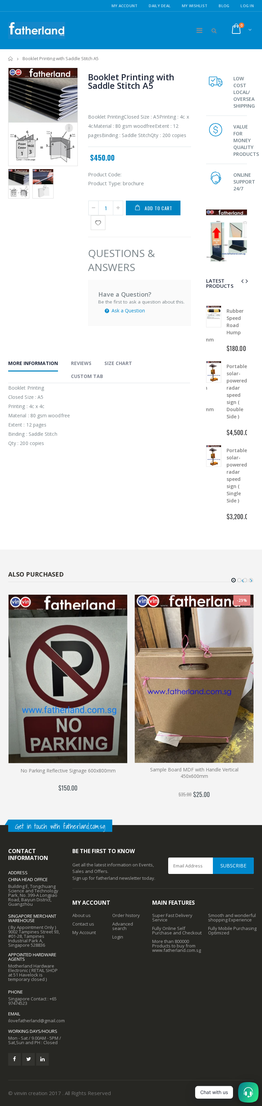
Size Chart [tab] (118, 363)
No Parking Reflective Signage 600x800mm (68, 770)
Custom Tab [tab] (87, 376)
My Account (125, 5)
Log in (247, 5)
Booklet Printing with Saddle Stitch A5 (131, 81)
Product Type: (104, 183)
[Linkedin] (42, 1059)
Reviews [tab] (81, 363)
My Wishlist (194, 5)
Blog (224, 5)
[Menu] (199, 30)
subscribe (233, 865)
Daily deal (160, 5)
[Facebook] (14, 1059)
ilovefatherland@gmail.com (36, 1020)
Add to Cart (158, 208)
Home (10, 58)
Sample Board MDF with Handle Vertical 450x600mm (194, 772)
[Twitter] (28, 1059)
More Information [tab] (33, 363)
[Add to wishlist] (98, 222)
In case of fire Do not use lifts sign (236, 479)
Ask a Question (127, 310)
